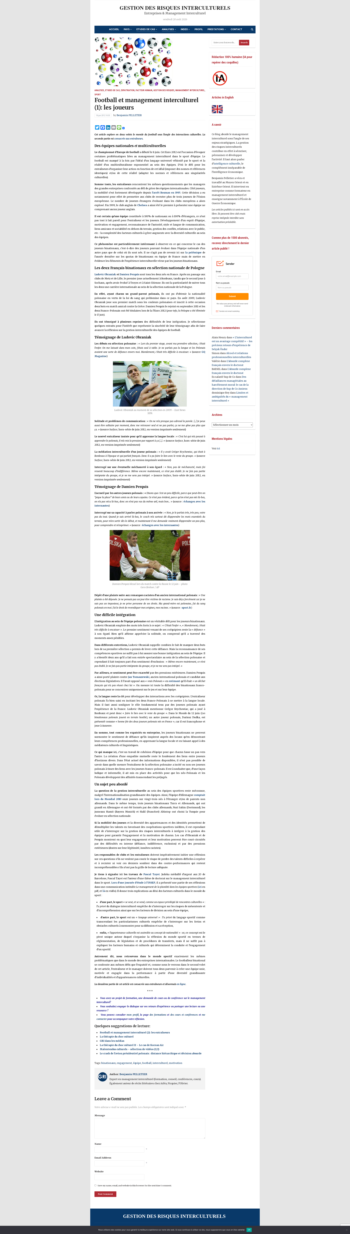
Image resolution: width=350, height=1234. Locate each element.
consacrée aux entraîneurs (128, 138)
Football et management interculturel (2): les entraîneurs (135, 1032)
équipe (137, 1063)
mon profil (132, 1014)
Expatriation (128, 90)
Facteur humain (144, 90)
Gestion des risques (163, 90)
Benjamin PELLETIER (129, 115)
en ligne (181, 984)
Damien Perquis (129, 274)
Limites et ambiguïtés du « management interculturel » (230, 396)
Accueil (114, 29)
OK (249, 1230)
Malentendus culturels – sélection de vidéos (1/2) (129, 1049)
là (104, 891)
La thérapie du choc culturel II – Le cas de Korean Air (132, 1045)
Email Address (102, 1157)
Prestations (216, 29)
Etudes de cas (145, 29)
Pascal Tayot (151, 874)
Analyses (168, 29)
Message (99, 1115)
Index (184, 29)
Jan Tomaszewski (138, 677)
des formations (158, 1014)
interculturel (160, 1063)
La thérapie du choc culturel (117, 1036)
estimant (174, 681)
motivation (175, 1063)
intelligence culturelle (227, 163)
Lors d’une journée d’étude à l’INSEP (133, 882)
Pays (127, 29)
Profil (199, 29)
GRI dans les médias (112, 1040)
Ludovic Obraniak (105, 274)
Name (97, 1144)
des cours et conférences (184, 1014)
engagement (124, 1063)
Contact (236, 29)
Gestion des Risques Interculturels (175, 7)
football (146, 1063)
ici (200, 886)
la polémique (193, 252)
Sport (97, 94)
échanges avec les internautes (160, 525)
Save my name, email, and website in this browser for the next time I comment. (135, 1185)
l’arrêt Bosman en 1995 (166, 192)
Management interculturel (190, 90)
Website (99, 1171)
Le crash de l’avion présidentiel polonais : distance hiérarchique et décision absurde (151, 1053)
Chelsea (142, 205)
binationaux (108, 1063)
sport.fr (186, 607)
